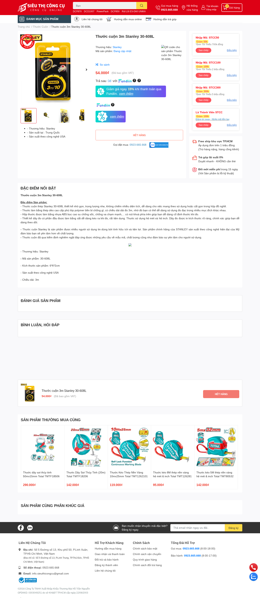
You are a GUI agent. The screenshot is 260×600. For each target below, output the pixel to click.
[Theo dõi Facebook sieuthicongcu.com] (21, 527)
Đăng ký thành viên (106, 565)
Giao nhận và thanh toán (110, 554)
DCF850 (115, 11)
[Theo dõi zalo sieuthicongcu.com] (30, 527)
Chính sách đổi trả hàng (147, 565)
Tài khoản (212, 6)
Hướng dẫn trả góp (164, 19)
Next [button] (86, 69)
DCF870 (77, 11)
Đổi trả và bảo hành (107, 559)
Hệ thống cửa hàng (192, 7)
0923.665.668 (169, 9)
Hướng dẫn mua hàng (108, 548)
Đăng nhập (211, 9)
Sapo (20, 597)
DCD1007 (89, 11)
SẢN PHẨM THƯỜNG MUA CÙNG (51, 419)
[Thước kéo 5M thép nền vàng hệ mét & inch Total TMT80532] (216, 447)
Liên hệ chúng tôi (92, 19)
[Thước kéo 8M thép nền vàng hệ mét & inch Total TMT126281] (173, 447)
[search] (141, 5)
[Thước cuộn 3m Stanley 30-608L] (55, 69)
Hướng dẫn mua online (128, 19)
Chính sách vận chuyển (147, 554)
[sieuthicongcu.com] (41, 7)
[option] (55, 69)
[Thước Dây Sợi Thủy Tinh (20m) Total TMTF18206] (86, 447)
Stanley (117, 47)
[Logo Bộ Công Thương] (28, 580)
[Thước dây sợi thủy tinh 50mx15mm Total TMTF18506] (43, 447)
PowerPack (102, 11)
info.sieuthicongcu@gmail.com (50, 573)
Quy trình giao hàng (145, 559)
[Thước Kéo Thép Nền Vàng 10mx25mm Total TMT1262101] (129, 447)
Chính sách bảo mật (145, 548)
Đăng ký (233, 527)
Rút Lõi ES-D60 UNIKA (134, 11)
